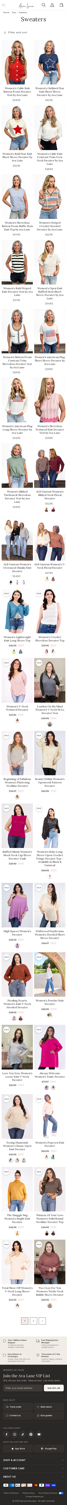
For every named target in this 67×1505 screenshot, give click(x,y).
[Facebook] (6, 1434)
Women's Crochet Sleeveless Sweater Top (49, 638)
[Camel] (17, 1233)
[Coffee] (46, 509)
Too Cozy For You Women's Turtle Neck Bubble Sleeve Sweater (50, 1291)
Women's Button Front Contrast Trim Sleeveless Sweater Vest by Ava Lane (17, 362)
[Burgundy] (53, 1233)
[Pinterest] (31, 1434)
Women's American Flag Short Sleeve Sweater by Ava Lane (50, 360)
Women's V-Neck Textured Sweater (17, 708)
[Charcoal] (50, 724)
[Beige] (17, 1160)
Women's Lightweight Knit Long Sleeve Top (17, 638)
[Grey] (24, 1160)
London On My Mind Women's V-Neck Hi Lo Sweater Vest (49, 710)
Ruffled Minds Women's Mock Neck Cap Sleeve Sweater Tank (17, 855)
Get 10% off (53, 1388)
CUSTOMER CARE (13, 1468)
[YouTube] (39, 1434)
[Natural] (46, 651)
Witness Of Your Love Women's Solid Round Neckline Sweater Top (49, 1219)
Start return (46, 1406)
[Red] (53, 579)
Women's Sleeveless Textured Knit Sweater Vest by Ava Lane (50, 429)
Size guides (46, 1415)
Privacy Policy (28, 1493)
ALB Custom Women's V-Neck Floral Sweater (49, 566)
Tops (14, 12)
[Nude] (14, 1018)
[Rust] (20, 1018)
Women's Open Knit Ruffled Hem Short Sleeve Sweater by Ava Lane (49, 293)
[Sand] (46, 1157)
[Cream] (17, 582)
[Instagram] (14, 1434)
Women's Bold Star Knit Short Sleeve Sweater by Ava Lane (17, 157)
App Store (20, 1448)
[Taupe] (17, 1306)
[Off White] (53, 651)
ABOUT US (9, 1476)
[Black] (11, 582)
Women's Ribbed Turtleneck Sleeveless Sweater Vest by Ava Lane (17, 496)
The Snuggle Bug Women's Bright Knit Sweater (17, 1219)
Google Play (51, 1448)
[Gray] (24, 582)
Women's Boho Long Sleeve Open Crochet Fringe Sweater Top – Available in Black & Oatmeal (49, 858)
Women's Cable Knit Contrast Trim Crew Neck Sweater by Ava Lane (50, 158)
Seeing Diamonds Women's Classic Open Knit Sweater (17, 1146)
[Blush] (46, 1087)
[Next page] (42, 1321)
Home (6, 12)
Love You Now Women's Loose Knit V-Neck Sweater (17, 1077)
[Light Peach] (17, 797)
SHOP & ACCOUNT (14, 1460)
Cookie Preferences (35, 1496)
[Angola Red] (53, 509)
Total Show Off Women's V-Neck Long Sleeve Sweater (17, 1291)
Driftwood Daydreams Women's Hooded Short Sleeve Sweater (50, 935)
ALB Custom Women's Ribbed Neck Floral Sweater (50, 495)
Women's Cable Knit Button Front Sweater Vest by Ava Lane (17, 92)
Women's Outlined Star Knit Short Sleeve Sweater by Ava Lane (49, 92)
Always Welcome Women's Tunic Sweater (50, 1075)
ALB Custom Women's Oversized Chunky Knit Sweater (17, 568)
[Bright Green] (53, 1157)
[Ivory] (50, 1015)
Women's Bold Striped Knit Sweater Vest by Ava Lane (17, 292)
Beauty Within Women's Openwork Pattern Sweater (50, 782)
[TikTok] (23, 1434)
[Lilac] (17, 946)
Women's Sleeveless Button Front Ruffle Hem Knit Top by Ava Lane (17, 226)
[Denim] (20, 651)
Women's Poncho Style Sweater (50, 1002)
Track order (15, 1406)
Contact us (15, 1415)
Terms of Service (11, 1493)
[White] (11, 1160)
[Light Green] (14, 651)
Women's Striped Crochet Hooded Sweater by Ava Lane (50, 226)
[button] (45, 5)
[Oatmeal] (17, 721)
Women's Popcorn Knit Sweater (49, 1144)
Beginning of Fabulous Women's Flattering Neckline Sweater (17, 782)
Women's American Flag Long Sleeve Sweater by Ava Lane (17, 429)
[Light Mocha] (50, 1306)
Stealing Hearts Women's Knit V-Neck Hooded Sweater (17, 1004)
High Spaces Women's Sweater (17, 933)
